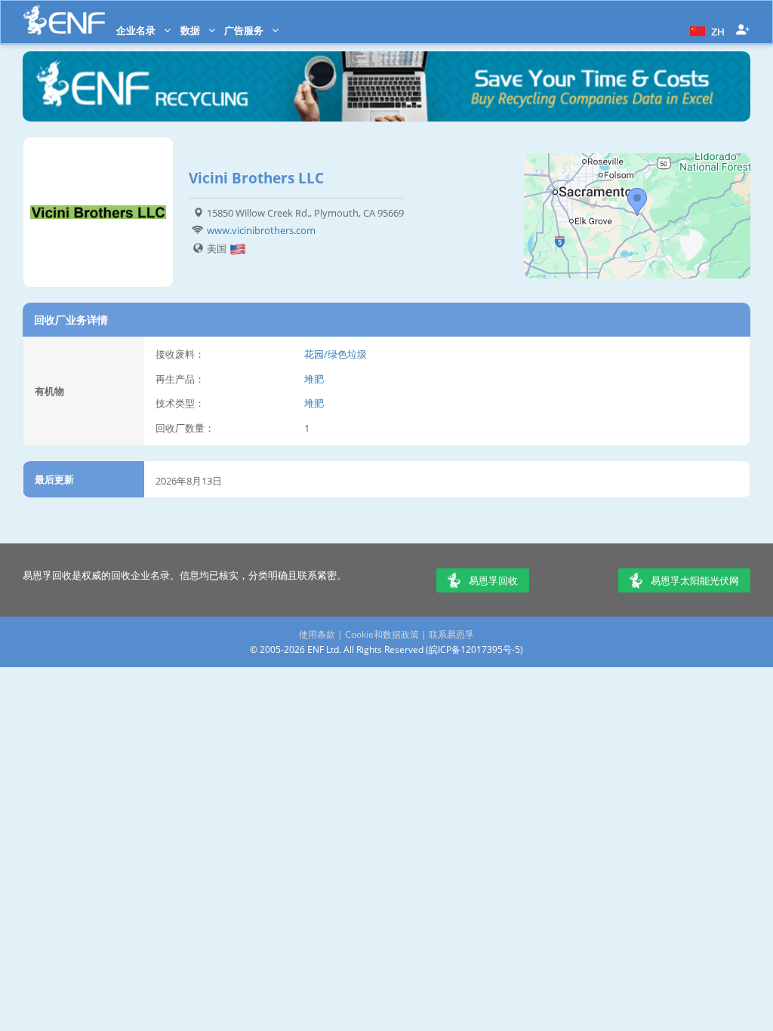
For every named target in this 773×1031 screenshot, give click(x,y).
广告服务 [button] (245, 30)
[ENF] (64, 20)
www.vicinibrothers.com (261, 230)
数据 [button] (191, 30)
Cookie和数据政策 (382, 634)
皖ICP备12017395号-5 (474, 649)
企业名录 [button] (137, 30)
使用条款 (317, 634)
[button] (705, 30)
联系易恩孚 (451, 634)
